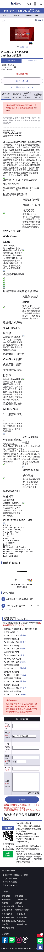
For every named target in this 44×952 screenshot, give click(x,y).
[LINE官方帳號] (12, 942)
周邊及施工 (21, 921)
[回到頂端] (40, 947)
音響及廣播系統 (8, 928)
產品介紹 (6, 96)
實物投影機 (19, 896)
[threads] (25, 942)
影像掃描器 (21, 914)
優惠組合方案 (22, 924)
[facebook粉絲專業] (5, 942)
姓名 (7, 724)
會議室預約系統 (8, 917)
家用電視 (18, 903)
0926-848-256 (13, 649)
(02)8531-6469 (26, 87)
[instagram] (19, 942)
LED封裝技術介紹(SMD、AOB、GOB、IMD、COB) (21, 608)
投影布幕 (5, 903)
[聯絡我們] (29, 6)
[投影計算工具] (35, 6)
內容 (7, 781)
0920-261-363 (13, 642)
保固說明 (24, 47)
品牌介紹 (27, 95)
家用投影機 (6, 896)
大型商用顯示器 (21, 899)
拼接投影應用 (7, 910)
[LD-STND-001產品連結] (22, 575)
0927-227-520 (13, 695)
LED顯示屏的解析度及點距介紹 (19, 599)
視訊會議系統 (7, 914)
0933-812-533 (13, 668)
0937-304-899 (13, 682)
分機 (14, 762)
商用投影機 (6, 899)
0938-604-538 (13, 655)
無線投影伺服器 (8, 906)
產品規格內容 (22, 118)
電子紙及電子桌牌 (22, 910)
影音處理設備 (22, 917)
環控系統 (5, 924)
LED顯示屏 (19, 906)
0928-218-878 (13, 636)
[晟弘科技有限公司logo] (16, 5)
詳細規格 (16, 96)
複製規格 (39, 20)
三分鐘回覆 (23, 81)
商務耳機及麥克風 (9, 921)
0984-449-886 (13, 675)
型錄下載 (38, 96)
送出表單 (22, 800)
